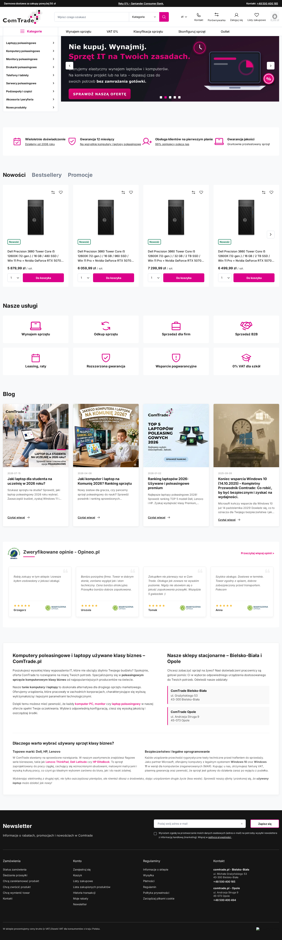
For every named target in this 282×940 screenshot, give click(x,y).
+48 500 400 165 (267, 3)
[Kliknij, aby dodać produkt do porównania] (53, 192)
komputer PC (84, 704)
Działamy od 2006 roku (40, 144)
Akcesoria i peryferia (19, 99)
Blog (9, 394)
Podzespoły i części (19, 91)
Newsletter (17, 826)
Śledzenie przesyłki (15, 875)
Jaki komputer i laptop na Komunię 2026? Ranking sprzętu (105, 481)
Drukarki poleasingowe (21, 67)
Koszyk (77, 875)
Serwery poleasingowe (21, 83)
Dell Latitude (78, 761)
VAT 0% (112, 31)
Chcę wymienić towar (16, 892)
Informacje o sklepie (155, 869)
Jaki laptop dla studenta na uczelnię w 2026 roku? (29, 481)
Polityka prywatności (156, 892)
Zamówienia (12, 861)
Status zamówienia (14, 869)
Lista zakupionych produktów (91, 887)
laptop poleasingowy (126, 704)
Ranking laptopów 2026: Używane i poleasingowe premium (168, 483)
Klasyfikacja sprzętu (148, 31)
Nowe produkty (16, 107)
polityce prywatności (220, 837)
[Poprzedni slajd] (69, 65)
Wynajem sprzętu (78, 31)
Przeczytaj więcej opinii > (257, 553)
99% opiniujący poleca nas (172, 144)
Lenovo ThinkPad (57, 761)
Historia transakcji (84, 892)
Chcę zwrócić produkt (17, 887)
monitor (100, 704)
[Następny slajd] (271, 65)
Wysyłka (148, 875)
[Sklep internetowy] (267, 928)
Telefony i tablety (17, 75)
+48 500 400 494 (224, 900)
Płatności (148, 881)
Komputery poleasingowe (23, 51)
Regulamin (149, 887)
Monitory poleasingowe (21, 59)
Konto (77, 861)
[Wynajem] (170, 69)
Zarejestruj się (82, 869)
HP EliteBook (101, 761)
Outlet (225, 31)
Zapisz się (264, 823)
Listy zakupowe (83, 881)
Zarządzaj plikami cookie (158, 898)
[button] (161, 97)
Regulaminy (151, 861)
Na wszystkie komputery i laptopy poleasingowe (110, 144)
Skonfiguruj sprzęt (191, 31)
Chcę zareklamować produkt (21, 881)
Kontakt (7, 898)
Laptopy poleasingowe (21, 43)
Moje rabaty (80, 898)
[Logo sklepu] (22, 17)
